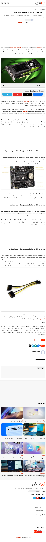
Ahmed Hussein (28, 20)
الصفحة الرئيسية (42, 9)
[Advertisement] (23, 36)
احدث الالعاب (26, 101)
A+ (20, 22)
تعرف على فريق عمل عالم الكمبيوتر (36, 505)
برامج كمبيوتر (20, 420)
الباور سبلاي (42, 319)
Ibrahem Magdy (28, 540)
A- (18, 22)
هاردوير (32, 340)
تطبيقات (43, 455)
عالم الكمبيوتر (18, 537)
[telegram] (7, 94)
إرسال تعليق (40, 368)
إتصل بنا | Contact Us (39, 507)
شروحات (35, 9)
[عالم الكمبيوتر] (40, 3)
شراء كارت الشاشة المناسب (15, 47)
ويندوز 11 (21, 455)
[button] (38, 345)
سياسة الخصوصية (39, 510)
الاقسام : (43, 491)
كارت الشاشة (39, 47)
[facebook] (38, 94)
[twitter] (28, 94)
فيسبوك (21, 437)
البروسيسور (25, 111)
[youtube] (17, 94)
